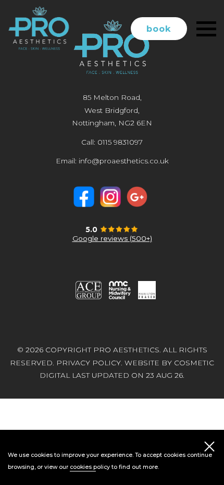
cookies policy (90, 467)
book (158, 28)
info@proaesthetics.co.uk (124, 161)
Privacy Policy (88, 363)
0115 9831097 (120, 142)
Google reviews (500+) (112, 238)
